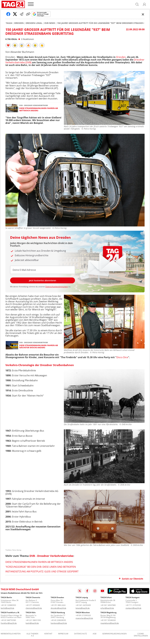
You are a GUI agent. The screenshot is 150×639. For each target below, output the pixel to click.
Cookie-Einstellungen (141, 635)
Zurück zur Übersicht (132, 578)
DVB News (49, 23)
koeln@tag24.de (32, 623)
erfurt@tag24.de (107, 608)
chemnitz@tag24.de (34, 608)
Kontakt (48, 634)
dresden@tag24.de (58, 608)
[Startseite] (13, 4)
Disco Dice (122, 357)
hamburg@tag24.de (59, 623)
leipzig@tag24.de (83, 608)
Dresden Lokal (34, 23)
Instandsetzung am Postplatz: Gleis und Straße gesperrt (42, 571)
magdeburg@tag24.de (109, 623)
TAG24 (9, 23)
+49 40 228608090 (58, 620)
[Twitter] (79, 591)
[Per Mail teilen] (21, 14)
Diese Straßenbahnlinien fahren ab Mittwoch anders (38, 109)
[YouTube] (102, 591)
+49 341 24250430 (83, 605)
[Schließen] (143, 14)
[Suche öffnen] (137, 4)
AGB (94, 634)
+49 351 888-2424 (58, 605)
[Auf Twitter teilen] (15, 14)
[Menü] (31, 4)
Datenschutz (80, 634)
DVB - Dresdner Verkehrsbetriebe (51, 556)
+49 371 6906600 (33, 605)
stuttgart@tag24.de (133, 608)
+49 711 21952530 (133, 605)
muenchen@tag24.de (84, 618)
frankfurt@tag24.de (9, 623)
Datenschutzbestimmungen (56, 286)
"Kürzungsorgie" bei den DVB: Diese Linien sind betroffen (40, 566)
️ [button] (8, 45)
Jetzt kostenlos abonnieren (42, 280)
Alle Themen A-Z (32, 635)
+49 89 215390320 (83, 615)
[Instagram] (95, 591)
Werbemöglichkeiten (11, 634)
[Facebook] (87, 591)
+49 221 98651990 (33, 620)
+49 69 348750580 (8, 620)
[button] (144, 4)
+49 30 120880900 (8, 605)
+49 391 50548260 (108, 620)
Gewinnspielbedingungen (114, 634)
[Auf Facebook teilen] (8, 14)
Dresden (19, 23)
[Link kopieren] (28, 14)
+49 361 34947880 (108, 605)
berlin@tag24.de (7, 608)
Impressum (63, 634)
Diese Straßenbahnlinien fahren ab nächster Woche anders (38, 346)
